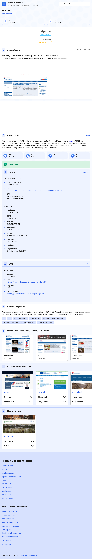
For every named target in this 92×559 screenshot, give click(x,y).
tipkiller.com (7, 491)
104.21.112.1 (60, 190)
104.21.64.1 (35, 190)
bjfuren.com (7, 487)
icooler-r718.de (8, 515)
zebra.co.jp (6, 540)
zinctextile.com (8, 473)
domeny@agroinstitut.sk (16, 294)
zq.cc (4, 480)
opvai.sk (41, 392)
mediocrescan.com (10, 511)
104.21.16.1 (10, 190)
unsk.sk (7, 392)
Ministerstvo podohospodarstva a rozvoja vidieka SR (26, 282)
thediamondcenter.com (11, 533)
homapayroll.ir (8, 519)
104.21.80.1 (43, 190)
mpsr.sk (71, 141)
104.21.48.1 (27, 190)
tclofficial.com (7, 466)
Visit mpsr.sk (7, 14)
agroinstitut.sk (10, 436)
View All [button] (87, 135)
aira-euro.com (8, 498)
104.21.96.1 (52, 190)
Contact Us (46, 550)
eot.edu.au (6, 484)
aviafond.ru (6, 494)
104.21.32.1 (18, 190)
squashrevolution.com (11, 476)
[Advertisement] (46, 66)
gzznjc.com (6, 469)
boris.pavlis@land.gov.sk (35, 294)
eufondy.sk (77, 392)
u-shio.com (6, 544)
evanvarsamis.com (10, 522)
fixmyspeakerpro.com (11, 526)
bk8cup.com (7, 529)
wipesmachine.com (10, 537)
